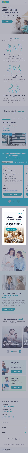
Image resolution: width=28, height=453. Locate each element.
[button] (13, 210)
